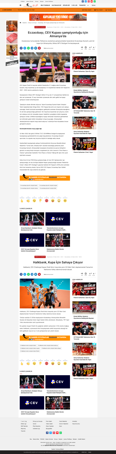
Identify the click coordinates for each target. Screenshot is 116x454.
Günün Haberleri (63, 424)
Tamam (89, 452)
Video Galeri (87, 10)
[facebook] (21, 48)
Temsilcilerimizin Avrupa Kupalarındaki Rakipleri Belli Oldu (56, 229)
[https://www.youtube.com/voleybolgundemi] (92, 1)
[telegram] (32, 48)
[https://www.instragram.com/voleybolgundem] (89, 1)
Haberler (24, 22)
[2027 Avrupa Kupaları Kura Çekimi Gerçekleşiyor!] (32, 240)
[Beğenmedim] (40, 198)
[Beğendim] (22, 198)
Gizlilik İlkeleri (81, 439)
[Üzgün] (65, 198)
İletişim (41, 1)
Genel (34, 424)
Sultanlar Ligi (56, 5)
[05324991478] (95, 1)
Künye (36, 1)
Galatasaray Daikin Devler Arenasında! (55, 250)
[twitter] (24, 48)
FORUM (22, 1)
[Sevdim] (34, 198)
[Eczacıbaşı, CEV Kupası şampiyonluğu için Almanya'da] (45, 67)
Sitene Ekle (36, 439)
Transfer (82, 5)
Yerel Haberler (63, 421)
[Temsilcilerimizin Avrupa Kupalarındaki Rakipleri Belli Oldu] (57, 219)
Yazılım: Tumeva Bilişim (57, 449)
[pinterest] (39, 48)
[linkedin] (35, 48)
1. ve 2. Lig (74, 5)
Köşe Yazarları (50, 426)
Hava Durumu (76, 424)
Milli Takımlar (45, 5)
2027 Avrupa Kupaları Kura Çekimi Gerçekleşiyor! (30, 250)
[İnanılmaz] (59, 198)
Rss (31, 439)
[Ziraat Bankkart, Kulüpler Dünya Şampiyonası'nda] (32, 219)
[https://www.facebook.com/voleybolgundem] (83, 1)
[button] (16, 10)
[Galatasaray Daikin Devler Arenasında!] (57, 240)
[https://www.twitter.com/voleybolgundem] (86, 1)
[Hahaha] (53, 198)
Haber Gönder (29, 1)
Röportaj (23, 428)
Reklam (75, 439)
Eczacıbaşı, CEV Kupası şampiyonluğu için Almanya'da (51, 22)
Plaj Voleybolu (36, 426)
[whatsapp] (28, 48)
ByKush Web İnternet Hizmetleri (54, 445)
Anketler (74, 421)
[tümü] (88, 5)
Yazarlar (109, 10)
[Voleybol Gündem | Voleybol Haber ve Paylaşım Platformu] (31, 5)
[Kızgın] (46, 198)
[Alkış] (28, 198)
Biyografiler (49, 428)
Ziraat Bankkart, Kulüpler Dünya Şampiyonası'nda (31, 229)
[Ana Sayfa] (20, 22)
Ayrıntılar (84, 452)
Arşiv (60, 426)
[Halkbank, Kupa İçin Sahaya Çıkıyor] (45, 293)
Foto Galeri (99, 10)
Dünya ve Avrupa (32, 22)
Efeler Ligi (66, 5)
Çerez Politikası (49, 1)
